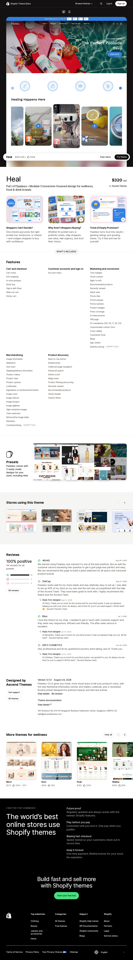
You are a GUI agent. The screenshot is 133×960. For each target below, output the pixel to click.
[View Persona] (63, 461)
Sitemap (74, 952)
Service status (111, 936)
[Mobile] (69, 12)
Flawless (21, 186)
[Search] (101, 4)
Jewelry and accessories (36, 932)
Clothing (35, 921)
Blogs (82, 936)
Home (33, 938)
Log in (109, 3)
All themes (13, 698)
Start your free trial (66, 895)
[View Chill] (47, 461)
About (106, 921)
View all (108, 734)
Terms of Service (14, 952)
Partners (108, 926)
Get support (14, 692)
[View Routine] (79, 461)
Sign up (121, 3)
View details (43, 693)
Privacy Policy (32, 952)
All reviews (13, 590)
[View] (21, 521)
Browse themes (82, 3)
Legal (106, 931)
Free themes (61, 926)
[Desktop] (64, 12)
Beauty (34, 926)
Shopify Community (88, 931)
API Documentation (88, 926)
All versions (57, 693)
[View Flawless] (96, 461)
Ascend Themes (119, 186)
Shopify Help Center (89, 921)
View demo (105, 157)
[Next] (125, 503)
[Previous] (118, 503)
